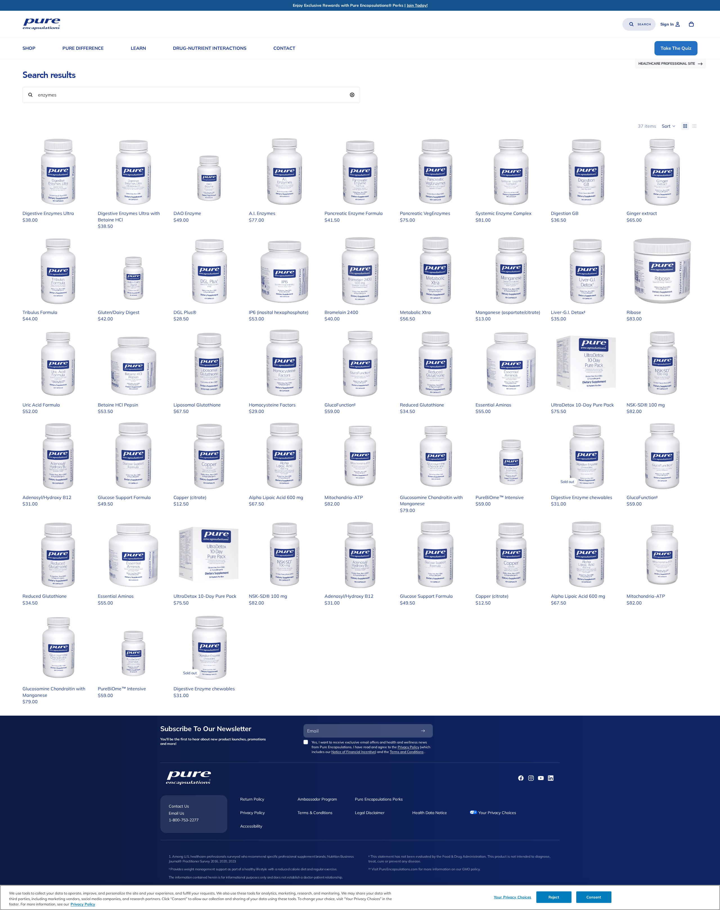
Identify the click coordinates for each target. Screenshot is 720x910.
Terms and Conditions (407, 752)
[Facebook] (521, 778)
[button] (669, 126)
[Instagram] (531, 778)
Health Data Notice (429, 812)
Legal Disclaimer (369, 812)
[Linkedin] (550, 778)
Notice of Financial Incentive (353, 752)
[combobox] (191, 95)
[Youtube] (540, 778)
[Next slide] (84, 172)
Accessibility (251, 825)
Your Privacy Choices (496, 812)
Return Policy (252, 799)
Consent (593, 897)
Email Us (176, 812)
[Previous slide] (30, 172)
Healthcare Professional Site (666, 63)
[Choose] (85, 199)
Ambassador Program (317, 799)
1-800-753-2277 (184, 820)
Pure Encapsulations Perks (379, 799)
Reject (553, 897)
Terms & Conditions (315, 812)
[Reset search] (352, 94)
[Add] (236, 199)
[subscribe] (423, 731)
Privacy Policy (408, 747)
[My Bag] (691, 24)
